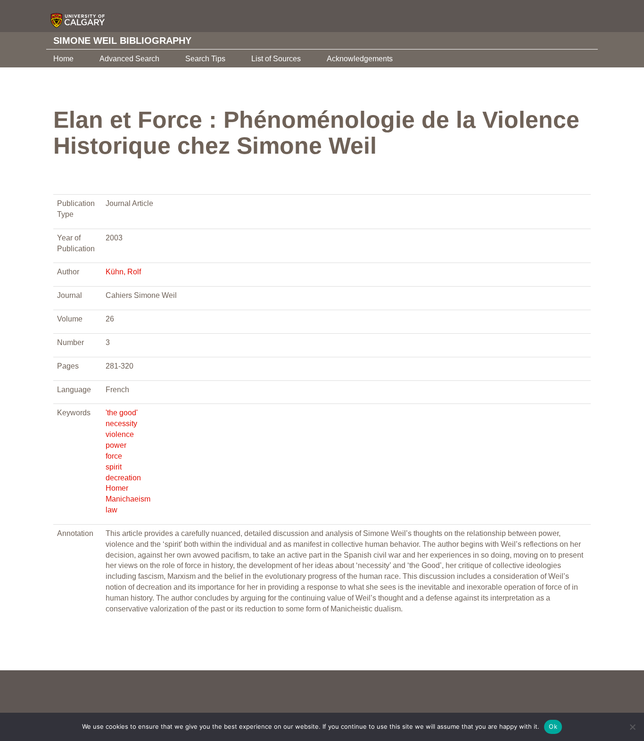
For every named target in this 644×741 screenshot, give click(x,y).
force (114, 456)
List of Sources (276, 59)
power (116, 445)
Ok (553, 726)
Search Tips (205, 59)
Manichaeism (128, 499)
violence (120, 434)
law (111, 510)
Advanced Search (129, 59)
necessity (121, 424)
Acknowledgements (360, 59)
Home (63, 59)
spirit (114, 467)
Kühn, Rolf (123, 272)
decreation (123, 478)
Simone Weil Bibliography (122, 40)
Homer (117, 488)
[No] (632, 727)
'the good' (122, 413)
